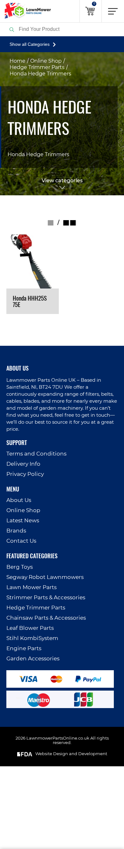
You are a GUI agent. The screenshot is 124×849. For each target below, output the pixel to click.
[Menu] (113, 11)
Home (17, 61)
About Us (18, 500)
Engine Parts (23, 648)
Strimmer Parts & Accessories (45, 597)
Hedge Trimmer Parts (37, 67)
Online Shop (46, 61)
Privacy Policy (25, 474)
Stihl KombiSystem (32, 638)
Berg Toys (19, 567)
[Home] (25, 11)
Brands (16, 530)
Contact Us (21, 541)
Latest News (22, 520)
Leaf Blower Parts (30, 628)
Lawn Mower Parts (31, 587)
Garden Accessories (32, 658)
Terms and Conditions (36, 453)
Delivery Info (23, 464)
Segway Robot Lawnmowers (45, 577)
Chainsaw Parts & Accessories (46, 618)
